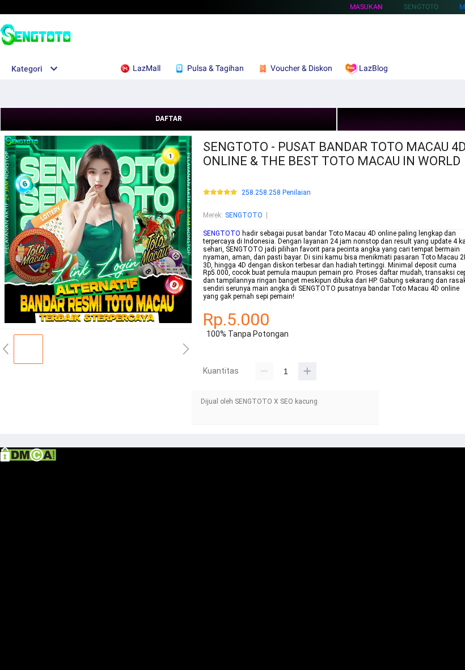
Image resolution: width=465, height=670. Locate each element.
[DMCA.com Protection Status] (28, 459)
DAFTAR (168, 119)
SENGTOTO (244, 215)
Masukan (366, 7)
